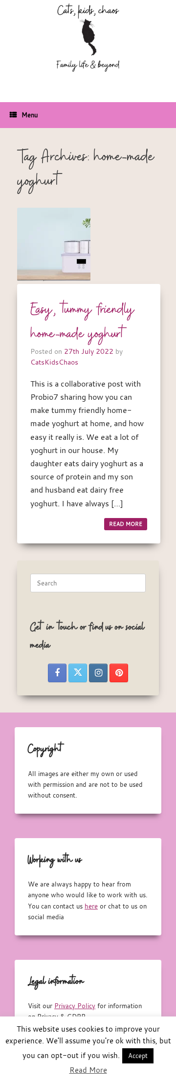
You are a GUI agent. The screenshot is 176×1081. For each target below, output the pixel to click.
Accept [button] (138, 1055)
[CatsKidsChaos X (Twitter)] (77, 673)
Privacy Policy (74, 1005)
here (91, 906)
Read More (88, 1070)
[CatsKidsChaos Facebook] (57, 673)
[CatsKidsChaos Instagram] (98, 673)
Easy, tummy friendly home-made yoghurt (82, 322)
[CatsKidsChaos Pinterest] (119, 673)
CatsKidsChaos (54, 362)
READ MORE (125, 523)
